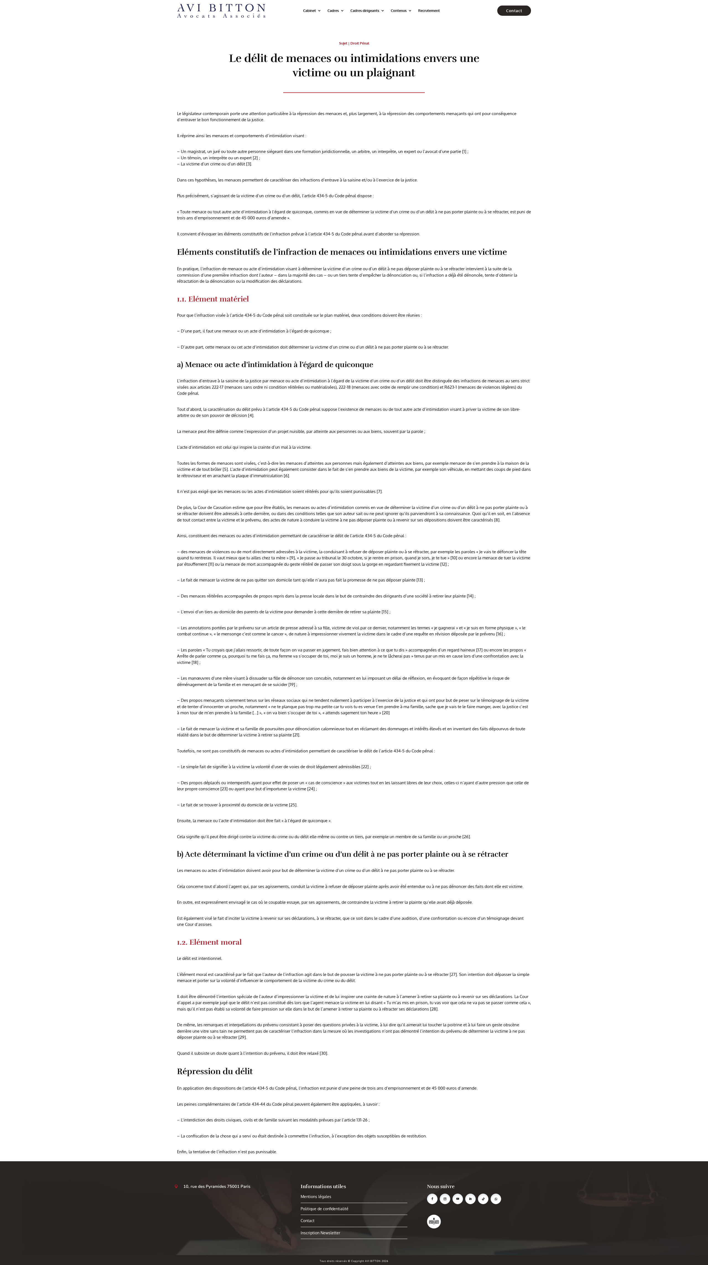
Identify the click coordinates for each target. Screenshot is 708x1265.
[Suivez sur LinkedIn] (470, 1199)
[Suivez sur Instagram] (445, 1199)
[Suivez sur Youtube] (457, 1199)
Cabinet (309, 10)
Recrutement (429, 10)
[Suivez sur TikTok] (483, 1199)
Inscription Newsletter (320, 1232)
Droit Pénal (359, 43)
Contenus (399, 10)
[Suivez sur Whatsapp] (496, 1199)
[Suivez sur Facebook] (432, 1199)
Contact (514, 10)
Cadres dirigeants (364, 10)
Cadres (333, 10)
